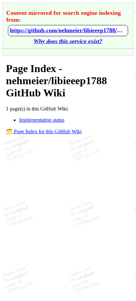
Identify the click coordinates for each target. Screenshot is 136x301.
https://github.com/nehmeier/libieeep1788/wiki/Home (68, 30)
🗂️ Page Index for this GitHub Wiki (44, 131)
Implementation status (41, 120)
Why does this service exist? (68, 41)
